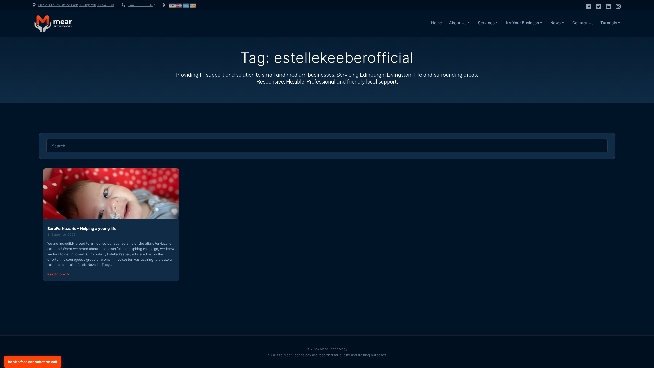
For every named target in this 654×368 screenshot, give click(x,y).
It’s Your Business (522, 22)
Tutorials (608, 22)
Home (436, 22)
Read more (56, 274)
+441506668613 (140, 5)
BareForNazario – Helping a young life (81, 228)
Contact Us (583, 22)
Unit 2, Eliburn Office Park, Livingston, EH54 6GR (76, 5)
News (555, 22)
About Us (457, 22)
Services (486, 22)
